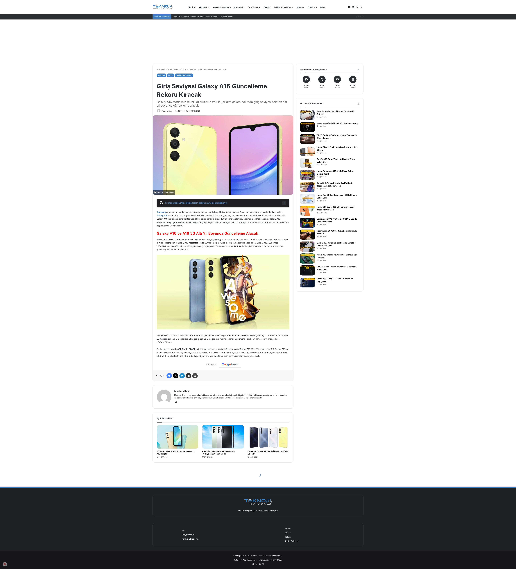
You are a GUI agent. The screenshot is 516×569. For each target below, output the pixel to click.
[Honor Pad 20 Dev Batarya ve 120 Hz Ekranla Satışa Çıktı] (307, 199)
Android (177, 69)
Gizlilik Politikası (291, 541)
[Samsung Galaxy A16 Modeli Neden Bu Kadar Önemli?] (268, 437)
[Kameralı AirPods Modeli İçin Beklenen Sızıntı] (307, 127)
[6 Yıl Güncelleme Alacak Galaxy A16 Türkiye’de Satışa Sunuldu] (223, 437)
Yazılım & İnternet (221, 7)
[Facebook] (169, 375)
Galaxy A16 (162, 215)
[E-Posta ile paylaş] (188, 375)
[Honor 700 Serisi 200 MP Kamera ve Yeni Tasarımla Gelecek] (307, 211)
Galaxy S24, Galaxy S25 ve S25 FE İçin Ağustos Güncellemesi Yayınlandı (203, 17)
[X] (175, 375)
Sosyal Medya (188, 535)
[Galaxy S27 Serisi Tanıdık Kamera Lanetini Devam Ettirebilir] (307, 246)
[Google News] (230, 365)
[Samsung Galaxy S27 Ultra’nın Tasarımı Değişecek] (307, 282)
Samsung (161, 212)
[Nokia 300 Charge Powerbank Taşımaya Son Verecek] (307, 258)
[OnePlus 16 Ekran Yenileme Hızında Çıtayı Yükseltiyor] (307, 163)
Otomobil (238, 7)
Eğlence (311, 7)
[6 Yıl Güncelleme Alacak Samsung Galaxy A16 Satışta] (177, 437)
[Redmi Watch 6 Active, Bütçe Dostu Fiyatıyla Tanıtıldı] (307, 235)
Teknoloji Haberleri (184, 75)
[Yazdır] (195, 375)
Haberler (300, 7)
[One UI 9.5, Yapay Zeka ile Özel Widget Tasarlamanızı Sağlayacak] (307, 187)
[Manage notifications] (5, 564)
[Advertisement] (258, 39)
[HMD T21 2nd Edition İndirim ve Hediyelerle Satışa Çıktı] (307, 270)
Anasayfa (162, 69)
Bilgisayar (203, 7)
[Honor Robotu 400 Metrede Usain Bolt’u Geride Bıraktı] (307, 175)
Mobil (190, 7)
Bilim (322, 7)
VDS (244, 560)
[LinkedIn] (182, 375)
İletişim (288, 537)
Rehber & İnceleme (282, 7)
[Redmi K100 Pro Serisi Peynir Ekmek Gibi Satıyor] (307, 115)
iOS (183, 530)
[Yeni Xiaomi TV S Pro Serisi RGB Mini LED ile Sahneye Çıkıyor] (307, 223)
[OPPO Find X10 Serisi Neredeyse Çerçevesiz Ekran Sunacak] (307, 139)
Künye (288, 533)
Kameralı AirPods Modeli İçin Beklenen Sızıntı (337, 123)
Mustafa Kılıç (167, 111)
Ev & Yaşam (253, 7)
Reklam (288, 528)
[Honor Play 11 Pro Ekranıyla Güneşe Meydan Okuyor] (307, 151)
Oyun (266, 7)
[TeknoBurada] (163, 7)
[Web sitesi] (176, 402)
